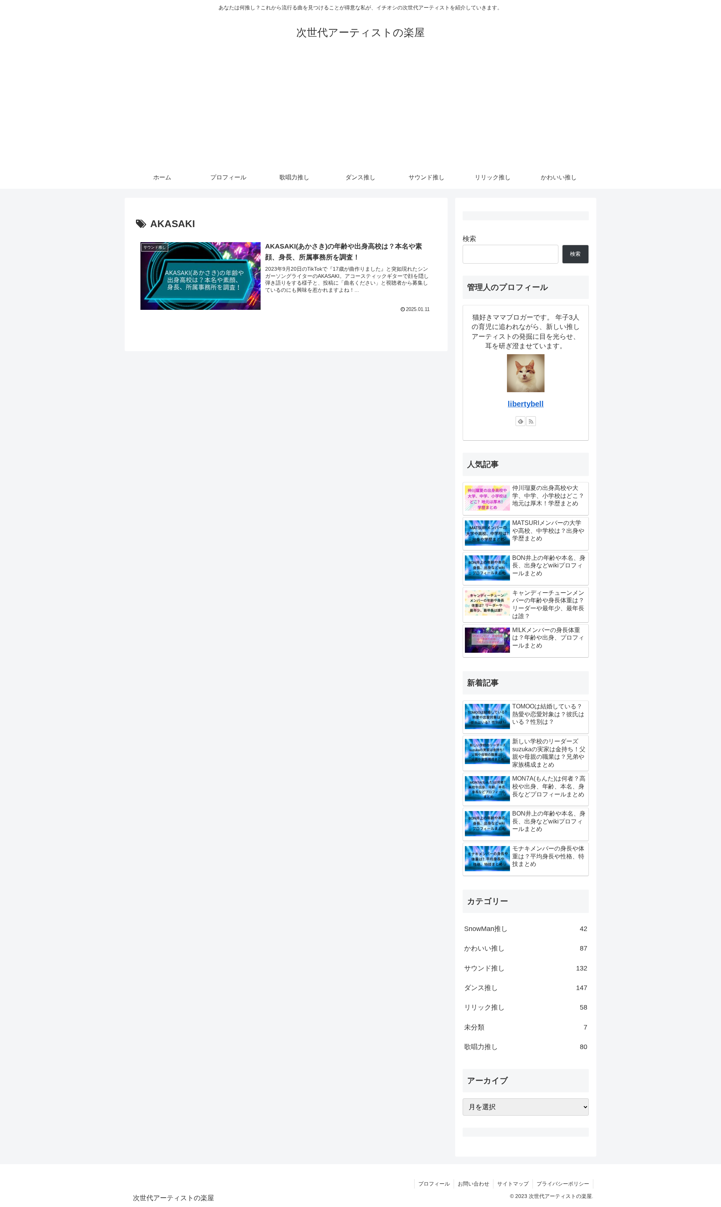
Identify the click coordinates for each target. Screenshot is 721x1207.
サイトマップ (513, 1184)
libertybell (526, 404)
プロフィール (434, 1184)
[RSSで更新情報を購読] (531, 421)
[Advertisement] (360, 109)
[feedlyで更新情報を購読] (520, 421)
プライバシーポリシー (563, 1184)
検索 (469, 239)
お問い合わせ (473, 1184)
